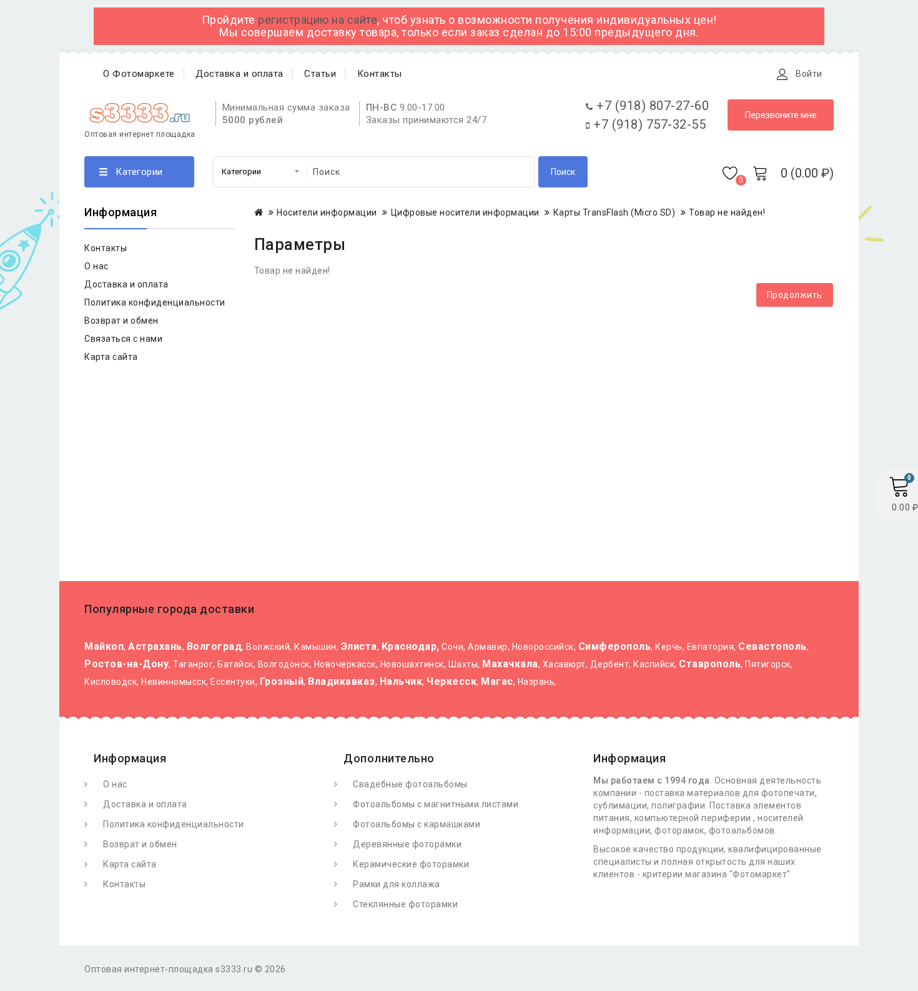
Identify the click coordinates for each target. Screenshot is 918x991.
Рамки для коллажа (396, 884)
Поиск (563, 172)
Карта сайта (111, 357)
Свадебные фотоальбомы (410, 784)
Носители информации (327, 212)
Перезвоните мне (781, 115)
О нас (96, 266)
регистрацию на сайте (317, 19)
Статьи (320, 73)
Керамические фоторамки (411, 864)
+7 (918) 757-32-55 (648, 124)
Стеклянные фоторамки (405, 904)
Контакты (379, 73)
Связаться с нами (123, 339)
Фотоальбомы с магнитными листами (435, 804)
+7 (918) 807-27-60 (651, 105)
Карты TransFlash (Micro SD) (614, 212)
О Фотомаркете (139, 73)
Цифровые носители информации (465, 212)
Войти (809, 74)
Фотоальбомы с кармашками (416, 824)
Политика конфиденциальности (154, 302)
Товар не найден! (727, 212)
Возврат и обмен (121, 321)
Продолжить (794, 295)
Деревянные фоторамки (407, 844)
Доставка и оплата (239, 73)
